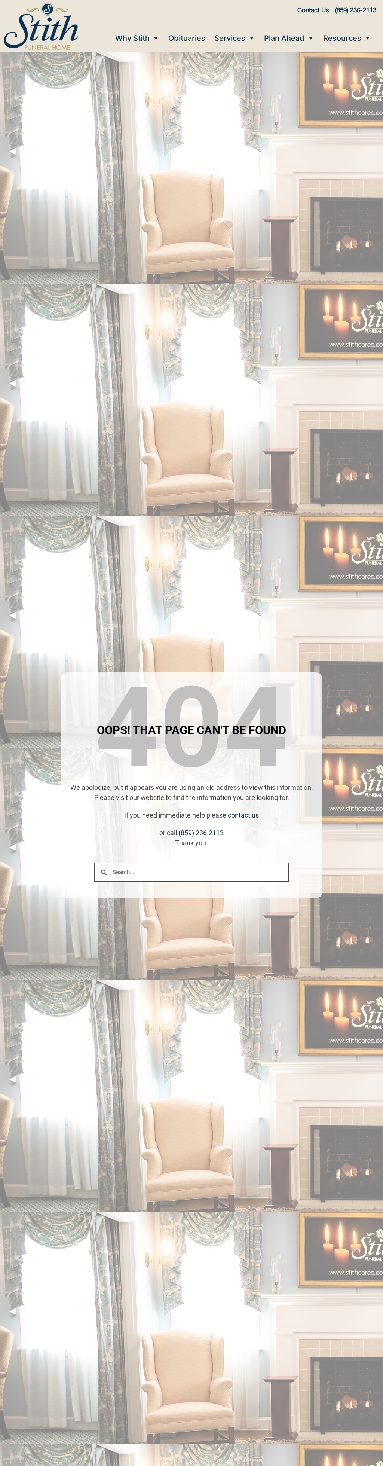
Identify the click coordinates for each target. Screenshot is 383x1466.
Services (229, 38)
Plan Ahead (284, 38)
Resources (342, 38)
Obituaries (186, 38)
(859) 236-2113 (201, 833)
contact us (243, 815)
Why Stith (132, 38)
